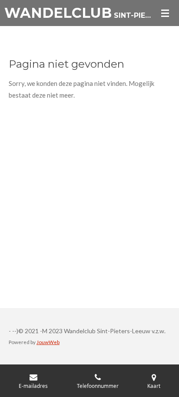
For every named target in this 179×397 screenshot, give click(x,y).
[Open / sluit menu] (165, 13)
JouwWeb (48, 342)
